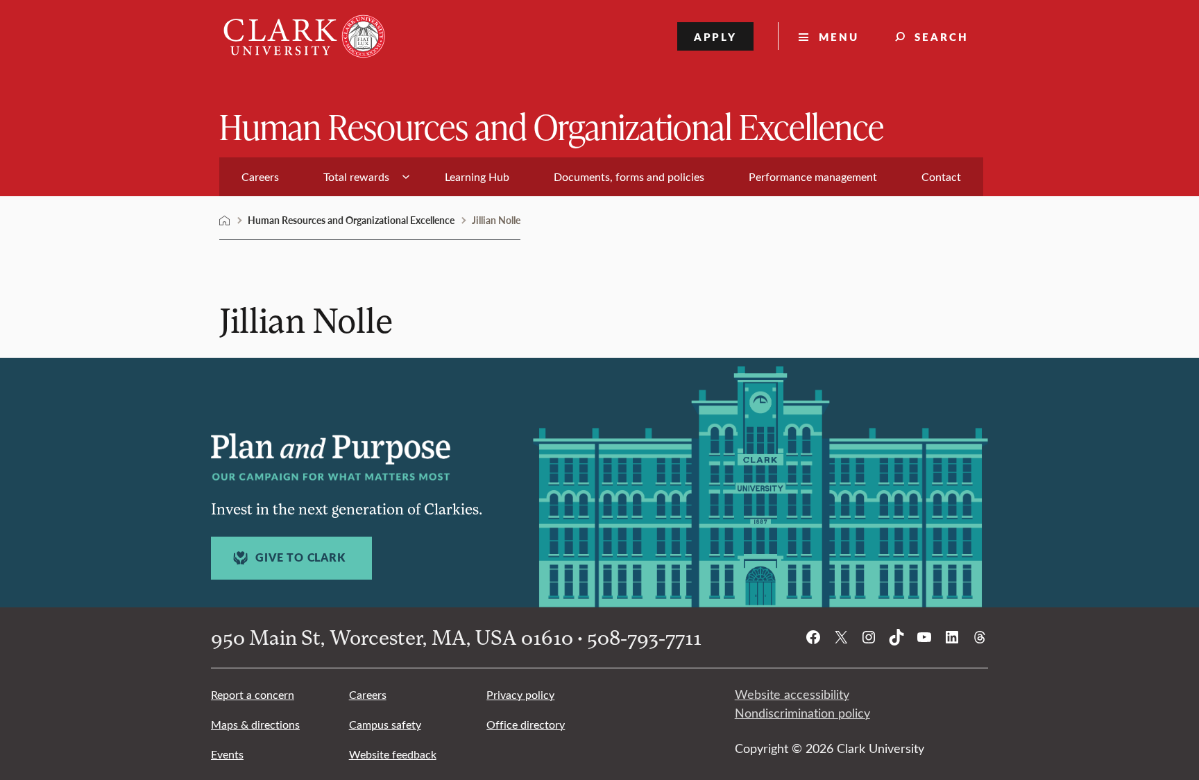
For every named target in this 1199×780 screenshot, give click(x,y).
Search (942, 36)
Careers (367, 694)
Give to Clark (300, 557)
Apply (716, 36)
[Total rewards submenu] (406, 176)
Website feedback (392, 754)
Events (227, 754)
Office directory (525, 724)
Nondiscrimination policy (802, 712)
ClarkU (224, 220)
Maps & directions (255, 724)
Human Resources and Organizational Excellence (551, 126)
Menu (839, 36)
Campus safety (385, 724)
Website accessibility (792, 694)
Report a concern (252, 694)
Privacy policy (520, 694)
